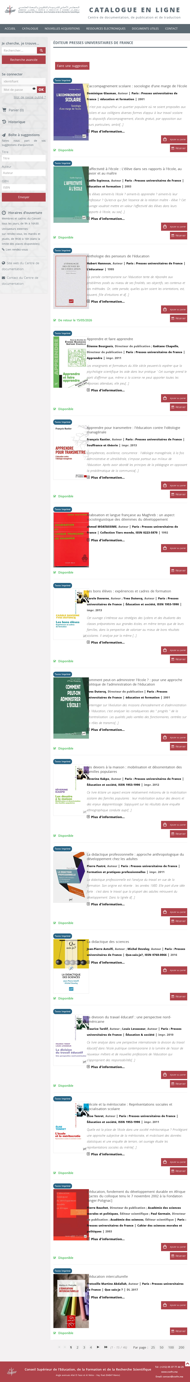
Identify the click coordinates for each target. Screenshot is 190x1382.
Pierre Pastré (96, 866)
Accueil (10, 28)
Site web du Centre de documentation (20, 266)
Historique (16, 122)
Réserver (181, 148)
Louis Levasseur (133, 1028)
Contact (171, 28)
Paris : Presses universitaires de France (153, 180)
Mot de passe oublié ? (30, 97)
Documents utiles (145, 28)
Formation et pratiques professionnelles (116, 872)
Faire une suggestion (72, 66)
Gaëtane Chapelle (165, 346)
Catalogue (30, 28)
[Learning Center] (46, 10)
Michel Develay (138, 949)
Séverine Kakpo (98, 779)
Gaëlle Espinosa (98, 180)
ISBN (5, 181)
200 (181, 1347)
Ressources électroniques (105, 28)
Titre (5, 152)
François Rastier (98, 439)
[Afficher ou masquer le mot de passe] (34, 88)
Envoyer (24, 197)
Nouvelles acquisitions (62, 28)
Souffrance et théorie (102, 445)
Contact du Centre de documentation (20, 281)
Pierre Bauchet (97, 1207)
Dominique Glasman (101, 93)
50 (161, 1347)
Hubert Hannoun (99, 263)
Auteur (7, 167)
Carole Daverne (98, 598)
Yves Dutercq (132, 598)
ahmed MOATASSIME (102, 526)
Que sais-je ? (114, 1289)
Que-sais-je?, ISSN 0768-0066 (146, 955)
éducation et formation (117, 99)
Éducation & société (140, 1034)
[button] (164, 139)
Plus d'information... (108, 131)
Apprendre (94, 358)
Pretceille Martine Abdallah (107, 1283)
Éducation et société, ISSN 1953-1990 (152, 604)
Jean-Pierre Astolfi (100, 949)
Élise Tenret (95, 1116)
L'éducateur (95, 269)
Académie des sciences (126, 1219)
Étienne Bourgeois (100, 346)
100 (171, 1347)
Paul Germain (160, 1213)
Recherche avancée (23, 60)
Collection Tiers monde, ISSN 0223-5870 (129, 532)
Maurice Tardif (97, 1028)
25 (153, 1347)
